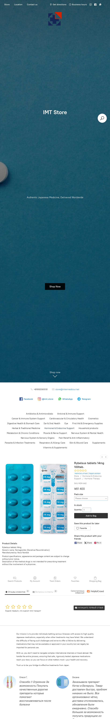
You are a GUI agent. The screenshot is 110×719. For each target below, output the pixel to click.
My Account (35, 581)
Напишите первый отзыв (90, 608)
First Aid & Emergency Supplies (87, 423)
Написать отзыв (81, 473)
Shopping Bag (95, 581)
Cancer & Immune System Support (28, 418)
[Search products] (102, 118)
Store (7, 4)
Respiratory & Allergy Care (52, 442)
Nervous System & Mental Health (87, 433)
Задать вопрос (95, 473)
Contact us (32, 4)
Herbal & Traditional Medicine (26, 428)
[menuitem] (102, 457)
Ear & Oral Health (52, 423)
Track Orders (55, 581)
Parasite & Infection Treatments (20, 442)
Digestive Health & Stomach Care (23, 423)
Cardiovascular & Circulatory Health (66, 418)
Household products (88, 428)
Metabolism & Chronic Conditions (23, 433)
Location (18, 4)
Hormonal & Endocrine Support (59, 428)
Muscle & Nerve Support (55, 433)
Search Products (15, 581)
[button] (82, 528)
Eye (66, 423)
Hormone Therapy (92, 478)
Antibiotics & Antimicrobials (39, 413)
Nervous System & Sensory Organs (37, 438)
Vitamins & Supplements (55, 447)
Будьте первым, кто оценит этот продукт (23, 611)
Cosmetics (93, 418)
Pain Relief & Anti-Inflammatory (74, 438)
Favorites (75, 581)
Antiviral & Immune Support (70, 413)
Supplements (98, 442)
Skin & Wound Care (78, 442)
